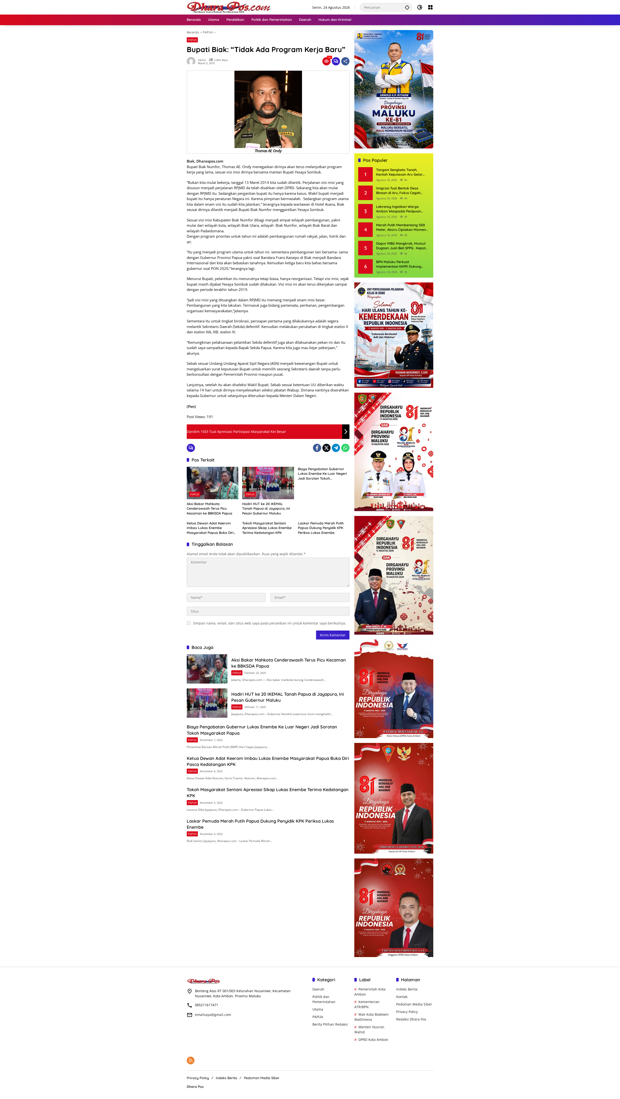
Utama (317, 1009)
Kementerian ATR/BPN (367, 1004)
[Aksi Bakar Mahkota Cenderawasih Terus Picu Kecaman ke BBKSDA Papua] (212, 483)
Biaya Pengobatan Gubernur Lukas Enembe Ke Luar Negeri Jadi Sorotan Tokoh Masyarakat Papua (322, 474)
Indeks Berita (407, 989)
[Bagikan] (345, 61)
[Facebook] (317, 448)
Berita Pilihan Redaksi (330, 1024)
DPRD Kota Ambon (373, 1039)
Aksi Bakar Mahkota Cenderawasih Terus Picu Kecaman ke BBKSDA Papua (209, 508)
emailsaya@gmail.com (213, 1014)
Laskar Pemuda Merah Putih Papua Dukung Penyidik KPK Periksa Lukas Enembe (321, 528)
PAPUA (192, 40)
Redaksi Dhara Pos (411, 1019)
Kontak (401, 996)
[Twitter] (326, 448)
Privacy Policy (407, 1011)
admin (202, 60)
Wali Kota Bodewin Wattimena (371, 1017)
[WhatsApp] (345, 448)
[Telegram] (336, 448)
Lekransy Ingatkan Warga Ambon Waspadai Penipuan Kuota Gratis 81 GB (398, 209)
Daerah (318, 989)
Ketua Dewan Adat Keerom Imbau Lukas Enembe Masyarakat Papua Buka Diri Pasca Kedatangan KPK (210, 528)
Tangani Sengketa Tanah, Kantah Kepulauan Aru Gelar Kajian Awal (399, 172)
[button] (407, 7)
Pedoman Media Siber (414, 1004)
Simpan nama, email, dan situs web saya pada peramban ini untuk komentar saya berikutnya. (269, 623)
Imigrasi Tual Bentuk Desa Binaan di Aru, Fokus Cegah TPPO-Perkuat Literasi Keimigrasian (398, 190)
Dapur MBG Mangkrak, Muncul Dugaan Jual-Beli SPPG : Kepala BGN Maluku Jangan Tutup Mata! (402, 246)
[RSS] (190, 1060)
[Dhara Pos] (229, 7)
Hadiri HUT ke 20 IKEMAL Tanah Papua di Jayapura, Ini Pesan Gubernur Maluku (266, 508)
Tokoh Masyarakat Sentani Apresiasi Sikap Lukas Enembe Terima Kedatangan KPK (267, 528)
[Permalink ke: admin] (192, 61)
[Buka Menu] (430, 7)
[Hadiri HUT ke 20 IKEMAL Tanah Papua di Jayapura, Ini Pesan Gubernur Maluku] (268, 483)
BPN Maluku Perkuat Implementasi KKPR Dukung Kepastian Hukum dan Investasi (401, 264)
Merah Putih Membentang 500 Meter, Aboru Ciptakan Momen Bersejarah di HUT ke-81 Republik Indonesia (401, 227)
